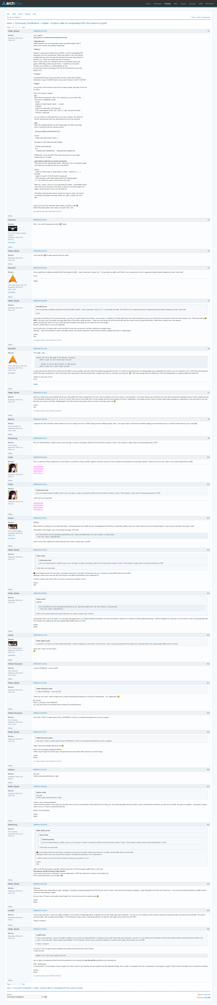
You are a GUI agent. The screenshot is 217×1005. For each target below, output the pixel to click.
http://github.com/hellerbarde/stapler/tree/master (50, 37)
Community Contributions (27, 23)
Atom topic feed (205, 994)
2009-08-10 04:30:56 (40, 713)
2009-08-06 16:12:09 (40, 348)
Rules (14, 14)
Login (34, 14)
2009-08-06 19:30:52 (40, 393)
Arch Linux (12, 3)
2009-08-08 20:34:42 (40, 550)
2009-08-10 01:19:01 (40, 683)
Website (12, 242)
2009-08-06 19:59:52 (40, 419)
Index (8, 14)
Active (199, 17)
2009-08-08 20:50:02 (40, 593)
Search (20, 14)
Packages (157, 4)
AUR (200, 4)
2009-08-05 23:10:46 (40, 251)
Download (210, 4)
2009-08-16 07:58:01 (40, 929)
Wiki (175, 4)
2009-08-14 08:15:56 (40, 884)
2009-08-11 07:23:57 (40, 769)
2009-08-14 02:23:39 (40, 825)
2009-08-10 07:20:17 (40, 732)
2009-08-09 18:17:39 (40, 635)
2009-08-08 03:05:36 (40, 457)
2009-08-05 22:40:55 (40, 220)
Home (148, 4)
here (55, 621)
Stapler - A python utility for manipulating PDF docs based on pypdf (74, 23)
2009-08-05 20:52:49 (40, 31)
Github (35, 281)
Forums (168, 4)
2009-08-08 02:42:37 (40, 438)
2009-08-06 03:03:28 (40, 268)
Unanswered (206, 17)
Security (192, 4)
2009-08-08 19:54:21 (40, 518)
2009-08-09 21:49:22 (40, 664)
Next (23, 27)
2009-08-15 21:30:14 (40, 910)
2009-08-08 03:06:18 (40, 484)
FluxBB (207, 997)
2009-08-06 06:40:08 (40, 301)
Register (27, 14)
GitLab (183, 4)
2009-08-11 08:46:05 (40, 786)
